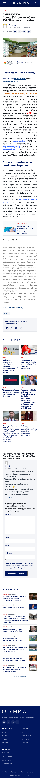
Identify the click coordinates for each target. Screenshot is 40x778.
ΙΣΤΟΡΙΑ (25, 732)
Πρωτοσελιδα (8, 307)
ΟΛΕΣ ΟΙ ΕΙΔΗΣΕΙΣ (20, 676)
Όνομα (8, 537)
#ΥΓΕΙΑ (6, 313)
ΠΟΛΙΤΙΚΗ (25, 739)
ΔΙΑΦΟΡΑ (25, 743)
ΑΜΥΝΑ (5, 732)
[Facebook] (15, 31)
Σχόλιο (8, 515)
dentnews (20, 78)
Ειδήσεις (19, 307)
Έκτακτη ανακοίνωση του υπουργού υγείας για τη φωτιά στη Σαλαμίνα (11, 393)
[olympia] (20, 3)
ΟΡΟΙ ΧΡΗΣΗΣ (7, 756)
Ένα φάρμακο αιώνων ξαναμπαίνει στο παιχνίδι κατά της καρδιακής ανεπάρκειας (29, 364)
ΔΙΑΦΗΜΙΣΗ (6, 760)
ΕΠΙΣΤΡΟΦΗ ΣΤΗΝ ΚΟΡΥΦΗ (20, 775)
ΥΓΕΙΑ (5, 10)
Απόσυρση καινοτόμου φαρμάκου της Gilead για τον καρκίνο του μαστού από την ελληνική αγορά (10, 366)
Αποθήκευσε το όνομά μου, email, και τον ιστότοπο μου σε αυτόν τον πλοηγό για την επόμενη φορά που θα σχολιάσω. (19, 566)
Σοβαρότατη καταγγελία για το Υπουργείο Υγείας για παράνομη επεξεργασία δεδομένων (29, 431)
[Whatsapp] (24, 31)
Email (7, 545)
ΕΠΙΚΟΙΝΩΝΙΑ (7, 764)
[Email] (13, 722)
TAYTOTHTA (6, 753)
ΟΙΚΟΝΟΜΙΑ (26, 736)
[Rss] (17, 722)
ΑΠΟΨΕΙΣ (5, 736)
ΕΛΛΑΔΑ (5, 743)
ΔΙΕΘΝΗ (5, 739)
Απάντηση (8, 497)
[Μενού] (4, 3)
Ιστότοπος (8, 553)
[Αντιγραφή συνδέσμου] (29, 31)
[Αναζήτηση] (35, 3)
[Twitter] (20, 31)
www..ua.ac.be (10, 81)
